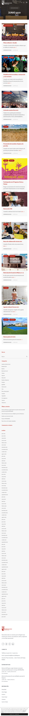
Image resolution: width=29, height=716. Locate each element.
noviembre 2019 (5, 589)
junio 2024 (4, 474)
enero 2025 (4, 465)
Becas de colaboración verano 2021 (12, 241)
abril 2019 (3, 605)
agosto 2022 (4, 517)
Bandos (5, 57)
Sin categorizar (7, 93)
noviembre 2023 (5, 490)
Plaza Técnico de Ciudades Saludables (9, 421)
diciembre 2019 (4, 587)
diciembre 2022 (4, 510)
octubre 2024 (4, 472)
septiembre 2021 (5, 542)
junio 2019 (3, 600)
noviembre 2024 (5, 469)
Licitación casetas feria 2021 (10, 110)
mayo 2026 (4, 438)
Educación (12, 256)
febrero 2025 (4, 463)
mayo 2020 (4, 576)
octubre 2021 (4, 539)
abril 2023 (3, 501)
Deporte (6, 319)
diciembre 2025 (4, 447)
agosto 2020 (4, 569)
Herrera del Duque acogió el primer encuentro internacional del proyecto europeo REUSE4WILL (13, 410)
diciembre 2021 (4, 535)
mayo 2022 (4, 524)
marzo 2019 (4, 607)
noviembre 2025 (5, 449)
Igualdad (3, 384)
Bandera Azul (4, 366)
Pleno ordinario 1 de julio (10, 43)
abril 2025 (3, 460)
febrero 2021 (4, 555)
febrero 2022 (4, 530)
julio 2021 (3, 544)
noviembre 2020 (5, 562)
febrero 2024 (4, 483)
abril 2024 (3, 478)
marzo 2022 (4, 528)
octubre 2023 (4, 492)
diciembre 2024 (4, 467)
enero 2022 (4, 533)
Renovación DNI (7, 209)
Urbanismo (12, 319)
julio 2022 (3, 519)
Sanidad (11, 57)
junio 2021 (3, 546)
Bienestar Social (5, 371)
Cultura (6, 256)
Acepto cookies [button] (14, 714)
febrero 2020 (4, 582)
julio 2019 (3, 598)
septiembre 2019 (5, 594)
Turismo (3, 400)
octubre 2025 (4, 451)
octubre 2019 (4, 591)
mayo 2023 (4, 499)
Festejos (11, 160)
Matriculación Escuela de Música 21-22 (13, 272)
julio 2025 (3, 456)
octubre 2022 (4, 515)
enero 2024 (4, 485)
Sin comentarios (5, 673)
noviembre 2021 (5, 537)
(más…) (15, 47)
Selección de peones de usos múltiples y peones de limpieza (13, 413)
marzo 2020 (4, 580)
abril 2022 (3, 526)
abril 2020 (3, 578)
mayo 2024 (4, 476)
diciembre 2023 (4, 487)
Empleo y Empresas (5, 380)
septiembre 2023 (5, 494)
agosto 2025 (4, 454)
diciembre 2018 (4, 614)
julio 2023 (3, 496)
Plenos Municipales (14, 8)
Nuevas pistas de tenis (9, 337)
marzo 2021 (4, 553)
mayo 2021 (4, 548)
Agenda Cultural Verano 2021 (11, 307)
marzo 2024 (4, 481)
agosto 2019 (4, 596)
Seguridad (3, 395)
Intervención (4, 386)
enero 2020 (4, 585)
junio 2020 (4, 573)
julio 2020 (3, 571)
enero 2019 (4, 612)
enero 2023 (4, 508)
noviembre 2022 (5, 512)
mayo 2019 (4, 603)
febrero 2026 (4, 442)
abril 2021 (3, 551)
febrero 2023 (4, 506)
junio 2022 (3, 521)
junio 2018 (3, 616)
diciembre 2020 (4, 560)
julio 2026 (3, 433)
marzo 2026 (4, 440)
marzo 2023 (4, 503)
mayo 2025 (4, 458)
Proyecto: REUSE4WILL (6, 418)
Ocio (2, 389)
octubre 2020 (4, 564)
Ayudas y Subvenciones (6, 364)
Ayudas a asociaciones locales (7, 416)
